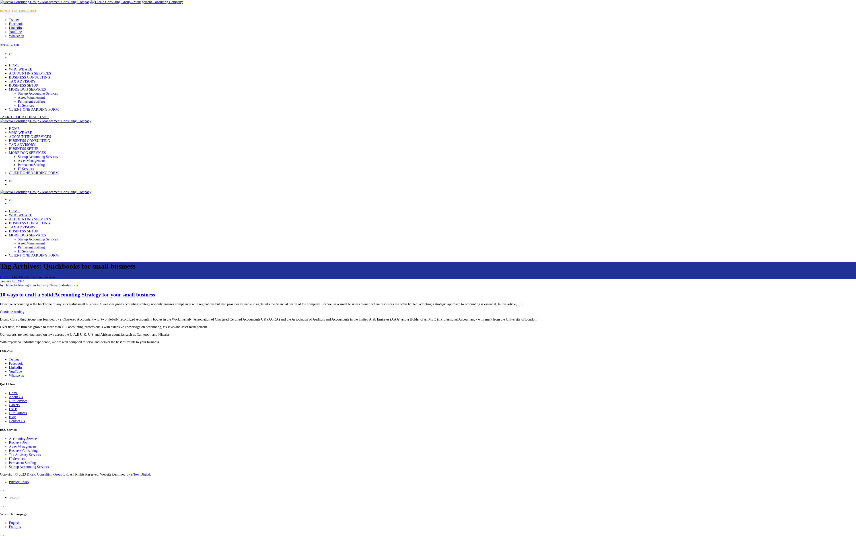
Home (4, 277)
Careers (14, 405)
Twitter (14, 359)
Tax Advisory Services (25, 455)
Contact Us (17, 421)
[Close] (2, 490)
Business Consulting (23, 451)
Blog (12, 417)
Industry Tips (68, 285)
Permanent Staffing (31, 101)
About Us (16, 397)
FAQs (13, 409)
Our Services (18, 401)
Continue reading (12, 312)
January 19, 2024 (12, 281)
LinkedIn (15, 367)
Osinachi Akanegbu (18, 285)
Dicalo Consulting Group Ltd (47, 474)
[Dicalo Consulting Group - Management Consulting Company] (91, 2)
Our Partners (18, 413)
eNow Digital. (141, 474)
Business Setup (19, 443)
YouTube (15, 371)
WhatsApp (16, 375)
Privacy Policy (19, 482)
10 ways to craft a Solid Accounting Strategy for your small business (77, 295)
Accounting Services (23, 439)
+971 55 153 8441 (9, 44)
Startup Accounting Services (38, 93)
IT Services (26, 105)
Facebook (16, 363)
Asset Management (31, 97)
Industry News (47, 285)
